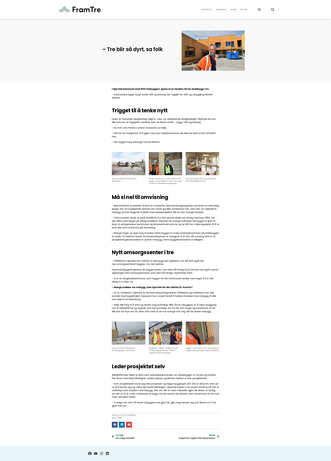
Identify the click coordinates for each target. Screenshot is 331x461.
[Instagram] (101, 453)
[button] (115, 425)
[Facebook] (90, 453)
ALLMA (233, 9)
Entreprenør (221, 9)
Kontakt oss (206, 9)
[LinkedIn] (107, 453)
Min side (243, 9)
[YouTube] (96, 453)
